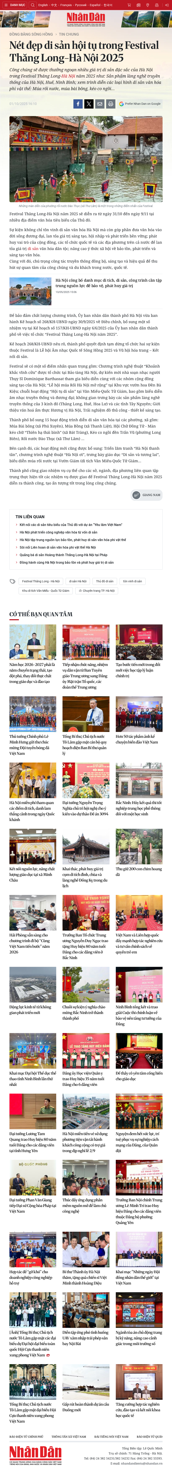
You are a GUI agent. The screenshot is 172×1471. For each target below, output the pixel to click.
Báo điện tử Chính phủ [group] (26, 1437)
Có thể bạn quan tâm (40, 614)
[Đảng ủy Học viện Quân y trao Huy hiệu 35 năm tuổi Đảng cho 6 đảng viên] (86, 1051)
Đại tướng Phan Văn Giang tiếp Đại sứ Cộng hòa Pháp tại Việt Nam (32, 1206)
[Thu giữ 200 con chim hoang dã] (139, 846)
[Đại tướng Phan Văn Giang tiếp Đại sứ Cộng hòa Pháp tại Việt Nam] (32, 1177)
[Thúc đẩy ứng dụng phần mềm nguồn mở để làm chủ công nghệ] (86, 1177)
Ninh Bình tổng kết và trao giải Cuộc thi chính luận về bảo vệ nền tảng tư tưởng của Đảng (139, 1015)
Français (66, 5)
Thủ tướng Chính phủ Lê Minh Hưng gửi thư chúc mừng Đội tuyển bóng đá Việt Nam (29, 745)
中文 (54, 5)
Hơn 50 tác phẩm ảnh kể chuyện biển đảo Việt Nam (137, 739)
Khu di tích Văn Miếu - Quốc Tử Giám (45, 590)
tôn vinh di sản (132, 581)
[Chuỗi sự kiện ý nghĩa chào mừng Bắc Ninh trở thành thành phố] (86, 984)
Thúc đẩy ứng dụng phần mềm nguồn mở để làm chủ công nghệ (84, 1206)
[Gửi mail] (99, 104)
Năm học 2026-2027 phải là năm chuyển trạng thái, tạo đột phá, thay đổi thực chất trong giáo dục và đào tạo (32, 673)
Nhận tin (157, 5)
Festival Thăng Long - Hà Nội (41, 581)
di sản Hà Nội (77, 581)
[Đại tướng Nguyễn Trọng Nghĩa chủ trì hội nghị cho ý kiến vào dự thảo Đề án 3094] (86, 780)
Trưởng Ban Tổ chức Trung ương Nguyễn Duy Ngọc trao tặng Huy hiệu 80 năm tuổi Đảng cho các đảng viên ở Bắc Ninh (85, 946)
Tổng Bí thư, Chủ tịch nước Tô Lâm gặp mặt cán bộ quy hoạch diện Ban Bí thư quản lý (85, 745)
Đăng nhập (167, 5)
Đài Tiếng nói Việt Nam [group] (111, 1437)
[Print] (110, 104)
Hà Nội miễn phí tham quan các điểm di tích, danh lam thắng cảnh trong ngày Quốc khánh (32, 811)
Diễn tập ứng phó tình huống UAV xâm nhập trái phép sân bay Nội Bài (85, 1338)
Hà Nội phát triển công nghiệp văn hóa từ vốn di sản (58, 532)
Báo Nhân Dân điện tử (86, 19)
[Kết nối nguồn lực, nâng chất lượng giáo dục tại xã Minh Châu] (32, 846)
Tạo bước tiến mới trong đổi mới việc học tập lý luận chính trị (138, 670)
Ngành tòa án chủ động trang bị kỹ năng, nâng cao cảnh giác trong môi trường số (139, 1338)
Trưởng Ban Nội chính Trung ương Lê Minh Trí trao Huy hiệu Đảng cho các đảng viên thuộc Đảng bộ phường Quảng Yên (139, 1211)
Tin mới (138, 5)
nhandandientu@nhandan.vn (142, 1463)
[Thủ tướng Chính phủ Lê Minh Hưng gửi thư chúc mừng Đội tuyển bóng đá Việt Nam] (32, 714)
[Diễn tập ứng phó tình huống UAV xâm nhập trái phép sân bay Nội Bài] (86, 1310)
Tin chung (69, 34)
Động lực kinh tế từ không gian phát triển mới (30, 1010)
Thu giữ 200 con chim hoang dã (139, 871)
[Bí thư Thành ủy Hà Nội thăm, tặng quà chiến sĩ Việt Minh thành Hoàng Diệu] (86, 1249)
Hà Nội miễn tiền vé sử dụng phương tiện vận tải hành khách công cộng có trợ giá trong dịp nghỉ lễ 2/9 (85, 1142)
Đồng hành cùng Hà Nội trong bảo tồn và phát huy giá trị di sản (67, 563)
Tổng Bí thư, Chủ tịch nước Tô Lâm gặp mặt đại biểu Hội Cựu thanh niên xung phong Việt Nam (32, 1413)
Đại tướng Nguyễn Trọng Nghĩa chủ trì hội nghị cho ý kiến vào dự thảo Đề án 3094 (85, 808)
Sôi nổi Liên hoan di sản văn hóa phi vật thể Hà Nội (58, 547)
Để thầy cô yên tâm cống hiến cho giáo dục (139, 1076)
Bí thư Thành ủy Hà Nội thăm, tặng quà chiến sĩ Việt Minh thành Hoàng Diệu (85, 1277)
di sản (33, 248)
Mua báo (129, 5)
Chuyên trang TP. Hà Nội (98, 590)
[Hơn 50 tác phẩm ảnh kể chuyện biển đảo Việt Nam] (139, 714)
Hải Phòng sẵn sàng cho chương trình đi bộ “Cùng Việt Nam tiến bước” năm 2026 (29, 943)
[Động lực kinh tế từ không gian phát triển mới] (32, 984)
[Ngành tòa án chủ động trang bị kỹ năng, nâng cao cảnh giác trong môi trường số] (139, 1310)
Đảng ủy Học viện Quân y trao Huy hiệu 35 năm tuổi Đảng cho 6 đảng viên (83, 1079)
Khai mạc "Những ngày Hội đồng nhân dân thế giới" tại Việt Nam (138, 1277)
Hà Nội (68, 76)
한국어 (108, 5)
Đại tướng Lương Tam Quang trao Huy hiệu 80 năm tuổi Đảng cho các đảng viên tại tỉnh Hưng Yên (32, 1142)
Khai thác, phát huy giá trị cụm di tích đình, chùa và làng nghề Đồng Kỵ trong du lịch (85, 877)
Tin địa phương (147, 5)
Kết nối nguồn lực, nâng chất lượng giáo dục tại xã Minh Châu (32, 874)
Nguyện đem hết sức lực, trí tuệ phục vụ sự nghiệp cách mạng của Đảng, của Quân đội (137, 1142)
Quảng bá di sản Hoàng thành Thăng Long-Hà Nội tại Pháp (63, 555)
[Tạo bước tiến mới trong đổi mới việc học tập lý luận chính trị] (139, 642)
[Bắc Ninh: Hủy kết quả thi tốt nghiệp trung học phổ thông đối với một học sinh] (139, 780)
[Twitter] (89, 104)
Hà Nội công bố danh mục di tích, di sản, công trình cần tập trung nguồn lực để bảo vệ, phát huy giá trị (109, 283)
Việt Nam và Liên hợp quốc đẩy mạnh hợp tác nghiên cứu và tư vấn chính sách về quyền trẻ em (139, 943)
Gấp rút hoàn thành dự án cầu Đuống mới (86, 1407)
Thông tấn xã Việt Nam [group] (69, 1437)
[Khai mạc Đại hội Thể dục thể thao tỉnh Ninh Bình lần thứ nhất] (32, 1051)
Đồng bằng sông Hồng (31, 34)
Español (95, 5)
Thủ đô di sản (104, 581)
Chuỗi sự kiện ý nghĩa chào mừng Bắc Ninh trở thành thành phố (84, 1013)
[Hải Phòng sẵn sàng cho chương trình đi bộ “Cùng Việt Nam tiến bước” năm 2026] (32, 913)
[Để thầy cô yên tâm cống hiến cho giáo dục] (139, 1051)
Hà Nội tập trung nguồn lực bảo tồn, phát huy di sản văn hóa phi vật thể (73, 540)
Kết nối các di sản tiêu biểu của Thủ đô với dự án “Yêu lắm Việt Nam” (71, 525)
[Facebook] (78, 104)
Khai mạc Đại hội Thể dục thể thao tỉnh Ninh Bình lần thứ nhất (32, 1079)
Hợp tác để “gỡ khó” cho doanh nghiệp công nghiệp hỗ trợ (30, 1277)
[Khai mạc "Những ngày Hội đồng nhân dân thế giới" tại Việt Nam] (139, 1249)
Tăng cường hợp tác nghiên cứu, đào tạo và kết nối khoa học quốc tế (138, 1410)
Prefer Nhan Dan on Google (142, 103)
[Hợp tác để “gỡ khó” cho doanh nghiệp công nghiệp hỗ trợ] (32, 1249)
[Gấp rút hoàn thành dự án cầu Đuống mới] (86, 1382)
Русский (80, 5)
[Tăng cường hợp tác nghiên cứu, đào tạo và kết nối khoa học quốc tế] (139, 1382)
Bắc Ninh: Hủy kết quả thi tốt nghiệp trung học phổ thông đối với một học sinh (139, 808)
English (43, 5)
